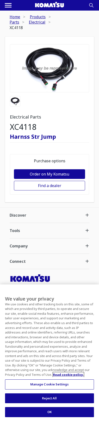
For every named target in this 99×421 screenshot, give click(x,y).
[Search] (91, 5)
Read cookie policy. (68, 374)
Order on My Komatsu (49, 174)
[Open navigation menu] (8, 5)
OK (49, 412)
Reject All (49, 398)
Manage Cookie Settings (49, 384)
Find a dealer (49, 185)
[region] (49, 352)
